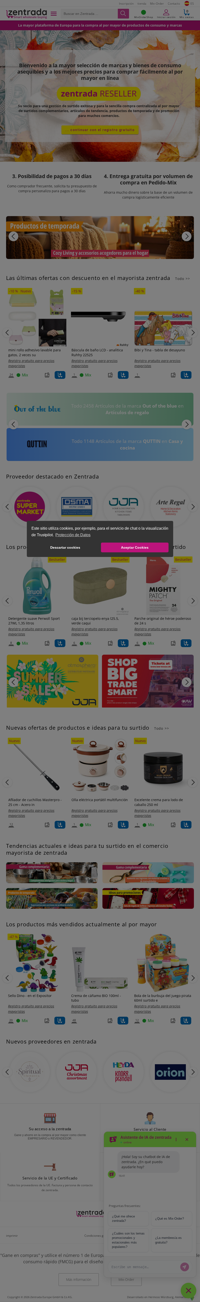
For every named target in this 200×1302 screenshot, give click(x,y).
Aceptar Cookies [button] (135, 547)
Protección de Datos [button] (72, 535)
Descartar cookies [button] (65, 547)
